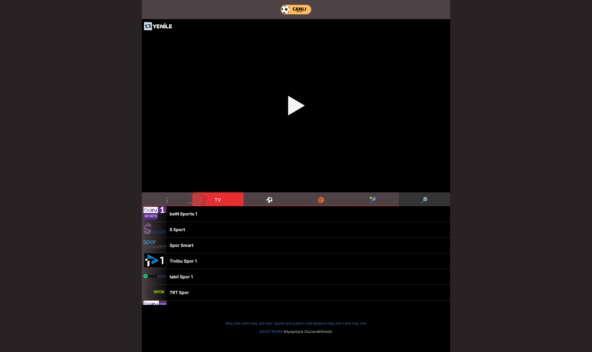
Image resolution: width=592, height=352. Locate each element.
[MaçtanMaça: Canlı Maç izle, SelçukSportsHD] (296, 9)
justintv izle (302, 323)
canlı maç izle (253, 323)
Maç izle (232, 323)
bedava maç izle (327, 323)
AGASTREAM (270, 331)
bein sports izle (279, 323)
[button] (167, 199)
